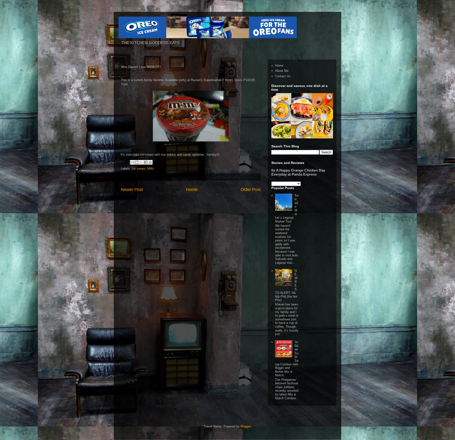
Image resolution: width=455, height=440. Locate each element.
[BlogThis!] (136, 162)
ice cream (138, 168)
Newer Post (132, 189)
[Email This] (132, 162)
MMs (150, 168)
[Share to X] (141, 162)
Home (191, 189)
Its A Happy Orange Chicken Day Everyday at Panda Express (298, 172)
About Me (281, 71)
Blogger (246, 426)
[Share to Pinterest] (150, 162)
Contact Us (283, 76)
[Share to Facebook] (145, 162)
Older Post (251, 189)
